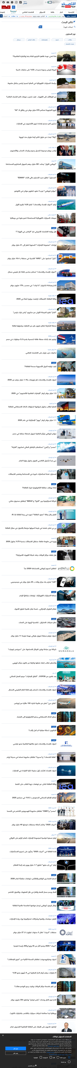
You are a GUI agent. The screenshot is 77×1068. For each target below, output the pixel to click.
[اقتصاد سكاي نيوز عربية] (65, 5)
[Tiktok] (20, 2)
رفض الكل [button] (15, 1053)
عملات (33, 16)
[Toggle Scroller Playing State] (1, 15)
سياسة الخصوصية (53, 1054)
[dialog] (38, 1050)
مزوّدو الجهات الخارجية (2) (53, 1046)
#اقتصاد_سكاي (71, 16)
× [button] (3, 1035)
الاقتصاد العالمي (28, 11)
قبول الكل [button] (15, 1048)
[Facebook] (4, 2)
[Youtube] (8, 2)
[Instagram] (16, 2)
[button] (25, 2)
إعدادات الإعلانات (50, 1052)
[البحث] (13, 7)
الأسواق (42, 11)
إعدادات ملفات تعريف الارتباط (64, 1054)
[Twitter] (12, 2)
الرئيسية (71, 11)
